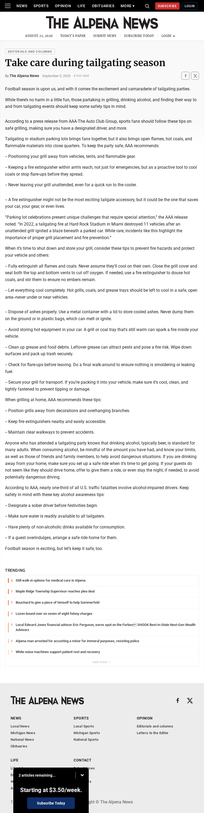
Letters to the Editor (153, 733)
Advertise (81, 775)
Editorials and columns (30, 51)
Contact (82, 760)
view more (100, 662)
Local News (20, 726)
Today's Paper (73, 36)
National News (22, 740)
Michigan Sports (87, 733)
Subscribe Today (139, 36)
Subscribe (167, 6)
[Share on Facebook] (185, 76)
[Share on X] (195, 76)
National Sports (86, 740)
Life (82, 6)
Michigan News (23, 733)
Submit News (105, 36)
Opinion (63, 6)
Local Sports (84, 726)
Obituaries (103, 6)
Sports (40, 6)
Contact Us (82, 782)
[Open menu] (7, 6)
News (21, 6)
